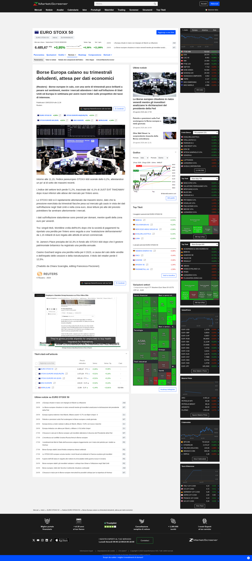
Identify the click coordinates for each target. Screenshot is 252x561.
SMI (185, 61)
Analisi (60, 10)
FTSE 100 (187, 64)
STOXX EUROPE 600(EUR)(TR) (52, 374)
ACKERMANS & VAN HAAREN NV (196, 249)
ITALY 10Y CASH (190, 486)
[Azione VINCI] (141, 255)
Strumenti (147, 10)
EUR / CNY (186, 357)
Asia (214, 30)
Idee (85, 10)
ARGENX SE (140, 265)
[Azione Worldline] (115, 120)
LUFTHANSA (188, 160)
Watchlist (109, 10)
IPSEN (186, 272)
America (205, 30)
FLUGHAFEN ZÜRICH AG (193, 278)
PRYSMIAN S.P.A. (190, 200)
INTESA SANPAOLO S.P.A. (193, 152)
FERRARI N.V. (189, 143)
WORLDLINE (45, 388)
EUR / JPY (185, 366)
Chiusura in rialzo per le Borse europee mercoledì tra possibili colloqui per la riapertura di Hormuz (77, 473)
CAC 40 (186, 58)
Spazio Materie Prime (200, 415)
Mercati (38, 10)
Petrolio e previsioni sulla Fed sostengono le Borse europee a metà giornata (69, 419)
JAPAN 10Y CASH (190, 495)
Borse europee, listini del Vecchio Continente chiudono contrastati (65, 468)
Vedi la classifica (169, 275)
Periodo (136, 158)
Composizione (94, 55)
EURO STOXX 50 (47, 369)
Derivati (107, 55)
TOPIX (186, 79)
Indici (186, 30)
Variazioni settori (141, 285)
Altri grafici (171, 198)
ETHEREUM (188, 445)
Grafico (136, 152)
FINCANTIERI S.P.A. (191, 206)
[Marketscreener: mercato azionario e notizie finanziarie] (50, 4)
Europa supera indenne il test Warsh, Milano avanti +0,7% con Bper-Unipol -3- (70, 415)
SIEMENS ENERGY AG (143, 251)
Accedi (204, 4)
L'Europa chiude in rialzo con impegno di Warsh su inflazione (136, 43)
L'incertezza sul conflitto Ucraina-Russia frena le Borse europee (65, 438)
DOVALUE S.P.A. (190, 203)
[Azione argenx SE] (146, 264)
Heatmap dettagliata (167, 389)
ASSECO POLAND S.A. (192, 269)
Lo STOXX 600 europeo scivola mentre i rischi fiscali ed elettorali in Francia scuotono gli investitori (77, 454)
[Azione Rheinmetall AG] (151, 269)
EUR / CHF (185, 336)
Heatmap (82, 55)
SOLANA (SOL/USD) (191, 448)
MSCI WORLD (189, 85)
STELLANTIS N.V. (190, 140)
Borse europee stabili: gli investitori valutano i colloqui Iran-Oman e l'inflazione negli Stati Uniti (75, 463)
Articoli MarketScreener (105, 60)
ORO (183, 398)
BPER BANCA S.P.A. (191, 189)
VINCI (137, 255)
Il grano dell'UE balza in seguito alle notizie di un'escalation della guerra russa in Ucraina (74, 459)
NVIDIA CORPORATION (192, 166)
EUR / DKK (185, 348)
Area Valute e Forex (200, 371)
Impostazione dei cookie (106, 551)
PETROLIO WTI (187, 401)
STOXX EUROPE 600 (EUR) (51, 378)
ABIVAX (186, 266)
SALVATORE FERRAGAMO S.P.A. (196, 186)
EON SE (187, 149)
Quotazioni (51, 55)
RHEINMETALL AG (142, 269)
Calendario (73, 10)
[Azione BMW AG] (144, 220)
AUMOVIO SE (188, 255)
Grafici (61, 55)
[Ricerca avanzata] (155, 4)
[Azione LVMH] (142, 238)
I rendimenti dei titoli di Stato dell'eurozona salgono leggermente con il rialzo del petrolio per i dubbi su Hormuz (78, 443)
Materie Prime (187, 378)
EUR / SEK (185, 342)
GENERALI (188, 155)
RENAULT (187, 261)
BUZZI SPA (187, 192)
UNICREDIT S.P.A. (190, 146)
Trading (121, 10)
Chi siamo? (123, 551)
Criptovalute (186, 422)
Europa (195, 30)
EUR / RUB (186, 339)
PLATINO (185, 410)
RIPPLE (186, 454)
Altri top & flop (200, 237)
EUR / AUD (185, 354)
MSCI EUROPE (46, 383)
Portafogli (96, 10)
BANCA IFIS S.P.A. (190, 183)
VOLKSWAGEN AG (142, 225)
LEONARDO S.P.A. (190, 163)
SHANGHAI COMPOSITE (193, 76)
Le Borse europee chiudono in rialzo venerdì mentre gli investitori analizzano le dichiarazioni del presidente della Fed (140, 48)
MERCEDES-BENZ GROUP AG (146, 229)
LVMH (137, 238)
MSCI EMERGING (190, 82)
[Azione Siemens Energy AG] (154, 251)
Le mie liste (200, 170)
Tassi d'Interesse (188, 466)
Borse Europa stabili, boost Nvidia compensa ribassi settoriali (64, 450)
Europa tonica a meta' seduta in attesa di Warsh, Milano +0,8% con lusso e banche (71, 424)
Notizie (49, 10)
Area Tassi (200, 506)
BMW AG (138, 220)
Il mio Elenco (186, 132)
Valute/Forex (186, 310)
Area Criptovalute (200, 459)
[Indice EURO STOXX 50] (59, 115)
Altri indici (199, 90)
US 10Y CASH (189, 489)
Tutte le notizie (51, 60)
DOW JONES (188, 70)
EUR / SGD (186, 363)
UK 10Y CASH (189, 501)
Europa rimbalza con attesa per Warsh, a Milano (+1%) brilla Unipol (66, 428)
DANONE (138, 260)
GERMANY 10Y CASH (192, 492)
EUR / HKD (186, 360)
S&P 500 (187, 67)
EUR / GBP (185, 333)
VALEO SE (187, 258)
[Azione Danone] (144, 260)
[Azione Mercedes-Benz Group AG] (160, 229)
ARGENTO (185, 407)
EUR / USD (186, 329)
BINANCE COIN (189, 451)
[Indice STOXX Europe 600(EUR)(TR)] (95, 115)
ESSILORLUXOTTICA (143, 234)
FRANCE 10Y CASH (191, 498)
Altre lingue (90, 60)
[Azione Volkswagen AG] (151, 224)
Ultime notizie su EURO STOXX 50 (52, 397)
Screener (133, 10)
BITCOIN (187, 442)
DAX (185, 55)
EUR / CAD (186, 351)
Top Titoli (161, 10)
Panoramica (39, 55)
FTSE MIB (187, 52)
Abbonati (214, 4)
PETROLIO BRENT (188, 404)
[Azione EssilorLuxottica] (153, 234)
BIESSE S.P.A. (189, 209)
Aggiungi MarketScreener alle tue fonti (97, 109)
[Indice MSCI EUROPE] (91, 120)
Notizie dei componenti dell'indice (70, 60)
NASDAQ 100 (188, 73)
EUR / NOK (186, 345)
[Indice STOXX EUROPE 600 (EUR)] (66, 120)
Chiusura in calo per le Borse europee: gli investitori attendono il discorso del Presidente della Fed (77, 433)
